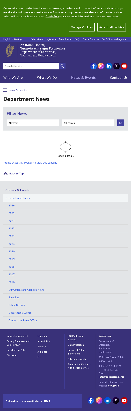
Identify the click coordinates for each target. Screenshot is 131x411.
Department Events (20, 312)
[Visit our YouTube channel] (124, 66)
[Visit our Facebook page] (93, 66)
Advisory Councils (77, 358)
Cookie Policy (53, 16)
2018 (12, 266)
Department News (19, 198)
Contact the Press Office (23, 320)
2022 (12, 236)
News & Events (83, 77)
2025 (12, 213)
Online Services (91, 39)
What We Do (47, 77)
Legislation (51, 39)
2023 (12, 228)
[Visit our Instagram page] (101, 66)
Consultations (65, 39)
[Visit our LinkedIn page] (108, 66)
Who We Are (13, 77)
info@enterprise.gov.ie (111, 376)
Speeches (14, 297)
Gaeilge (18, 39)
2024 (12, 220)
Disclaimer (12, 355)
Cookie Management (17, 335)
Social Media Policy (17, 350)
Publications (37, 39)
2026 (12, 205)
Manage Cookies (82, 27)
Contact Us (119, 77)
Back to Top (16, 173)
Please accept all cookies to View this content (30, 162)
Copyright (42, 335)
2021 (12, 243)
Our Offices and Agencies (114, 39)
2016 (12, 282)
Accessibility (44, 341)
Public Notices (17, 305)
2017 (12, 274)
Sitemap (42, 346)
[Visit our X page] (116, 66)
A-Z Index (42, 351)
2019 (12, 259)
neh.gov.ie (113, 385)
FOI (39, 357)
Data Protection (76, 344)
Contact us (105, 335)
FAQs (77, 39)
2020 (12, 251)
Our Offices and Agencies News (26, 289)
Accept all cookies (111, 27)
